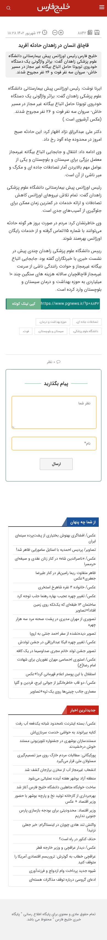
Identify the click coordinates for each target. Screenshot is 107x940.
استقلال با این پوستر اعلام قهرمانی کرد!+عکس (61, 674)
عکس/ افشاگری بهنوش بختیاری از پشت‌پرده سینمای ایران (55, 538)
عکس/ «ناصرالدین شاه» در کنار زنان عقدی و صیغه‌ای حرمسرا (55, 561)
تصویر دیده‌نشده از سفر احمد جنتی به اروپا (63, 634)
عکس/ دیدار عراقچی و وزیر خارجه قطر (66, 848)
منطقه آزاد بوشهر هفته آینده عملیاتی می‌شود (62, 778)
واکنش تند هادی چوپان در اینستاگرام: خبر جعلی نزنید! (59, 828)
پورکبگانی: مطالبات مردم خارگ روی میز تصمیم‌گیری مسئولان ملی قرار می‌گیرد (56, 758)
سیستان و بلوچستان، (51, 331)
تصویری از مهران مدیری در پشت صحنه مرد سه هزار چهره (56, 622)
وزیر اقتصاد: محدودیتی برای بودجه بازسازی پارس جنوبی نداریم (57, 813)
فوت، (26, 331)
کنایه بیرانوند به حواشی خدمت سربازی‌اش (63, 732)
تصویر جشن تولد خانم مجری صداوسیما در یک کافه (56, 651)
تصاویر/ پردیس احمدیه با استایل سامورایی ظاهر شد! (56, 550)
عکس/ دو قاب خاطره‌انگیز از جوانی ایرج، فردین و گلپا (55, 683)
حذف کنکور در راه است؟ (77, 839)
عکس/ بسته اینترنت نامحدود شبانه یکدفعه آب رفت (56, 723)
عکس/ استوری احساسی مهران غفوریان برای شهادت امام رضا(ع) (56, 662)
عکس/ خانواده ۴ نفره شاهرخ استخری (67, 587)
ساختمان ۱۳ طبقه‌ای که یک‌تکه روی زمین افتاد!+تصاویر (64, 607)
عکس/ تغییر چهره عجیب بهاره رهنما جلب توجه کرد (56, 596)
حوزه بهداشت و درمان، (53, 322)
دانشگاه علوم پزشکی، (85, 331)
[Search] (8, 9)
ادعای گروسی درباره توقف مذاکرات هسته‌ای (62, 880)
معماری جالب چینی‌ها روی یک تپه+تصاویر (63, 691)
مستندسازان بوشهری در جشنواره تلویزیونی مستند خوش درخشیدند (57, 744)
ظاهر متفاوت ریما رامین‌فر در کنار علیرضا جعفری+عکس (66, 576)
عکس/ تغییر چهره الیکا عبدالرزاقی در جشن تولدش (57, 642)
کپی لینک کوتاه (23, 304)
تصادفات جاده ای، (87, 322)
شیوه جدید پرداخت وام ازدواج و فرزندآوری (62, 871)
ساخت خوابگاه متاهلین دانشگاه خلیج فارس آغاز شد (56, 787)
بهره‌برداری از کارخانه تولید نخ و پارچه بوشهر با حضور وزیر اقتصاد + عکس (55, 799)
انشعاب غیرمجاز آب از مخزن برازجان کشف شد (60, 770)
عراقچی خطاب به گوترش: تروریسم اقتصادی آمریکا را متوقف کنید (55, 859)
